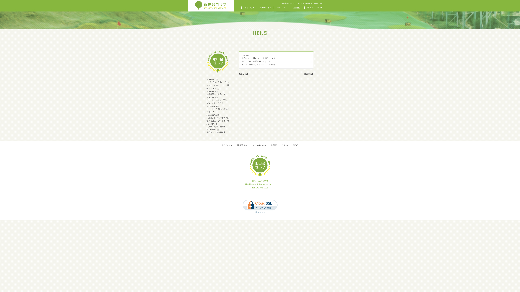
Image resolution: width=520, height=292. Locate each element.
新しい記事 (243, 74)
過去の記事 (308, 74)
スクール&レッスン (281, 8)
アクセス (309, 8)
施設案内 (296, 8)
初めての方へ (250, 8)
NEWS (319, 8)
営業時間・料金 (265, 8)
